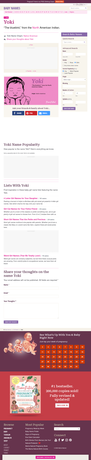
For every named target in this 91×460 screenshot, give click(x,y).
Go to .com (79, 4)
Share (31, 44)
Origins (71, 12)
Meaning (65, 83)
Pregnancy (8, 428)
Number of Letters (68, 90)
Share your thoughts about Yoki (20, 39)
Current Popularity (70, 69)
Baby (5, 431)
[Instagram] (66, 441)
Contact (6, 447)
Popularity (29, 71)
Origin (64, 77)
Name (6, 285)
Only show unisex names (71, 65)
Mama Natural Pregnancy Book (36, 446)
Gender (65, 60)
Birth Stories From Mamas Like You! (38, 440)
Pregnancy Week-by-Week (34, 428)
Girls (77, 62)
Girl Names (16, 329)
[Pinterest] (70, 441)
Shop (6, 441)
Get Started (8, 12)
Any (65, 62)
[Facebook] (59, 441)
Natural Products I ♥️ (33, 443)
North (35, 27)
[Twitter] (62, 441)
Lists (65, 12)
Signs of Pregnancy (32, 434)
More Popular (74, 71)
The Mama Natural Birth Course (36, 449)
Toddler (7, 434)
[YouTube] (55, 441)
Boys (71, 62)
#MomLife (8, 438)
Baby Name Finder (32, 431)
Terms (6, 453)
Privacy (6, 450)
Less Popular (68, 73)
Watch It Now (59, 1)
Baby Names (12, 8)
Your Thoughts (10, 301)
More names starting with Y (45, 457)
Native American (31, 35)
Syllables (67, 99)
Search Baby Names (69, 108)
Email (6, 293)
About (6, 445)
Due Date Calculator (32, 437)
